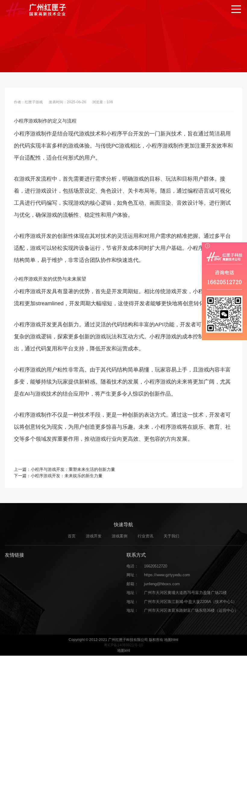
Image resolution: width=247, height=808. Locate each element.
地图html (171, 640)
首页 (72, 536)
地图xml (123, 650)
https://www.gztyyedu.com (167, 575)
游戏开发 (94, 536)
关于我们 (171, 536)
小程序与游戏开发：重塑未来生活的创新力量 (73, 469)
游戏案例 (119, 536)
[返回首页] (36, 9)
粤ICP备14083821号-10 (123, 645)
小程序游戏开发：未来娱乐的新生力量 (66, 475)
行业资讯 (145, 536)
